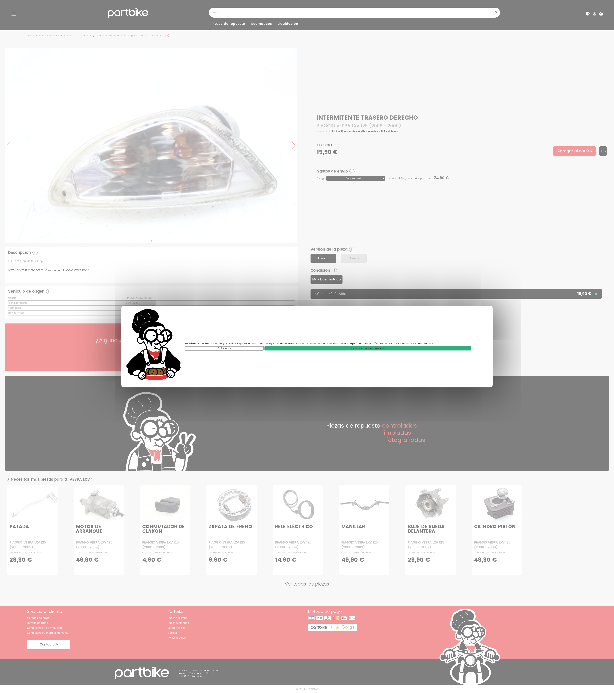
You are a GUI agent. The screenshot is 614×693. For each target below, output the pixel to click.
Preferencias (224, 348)
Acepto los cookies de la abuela (367, 348)
